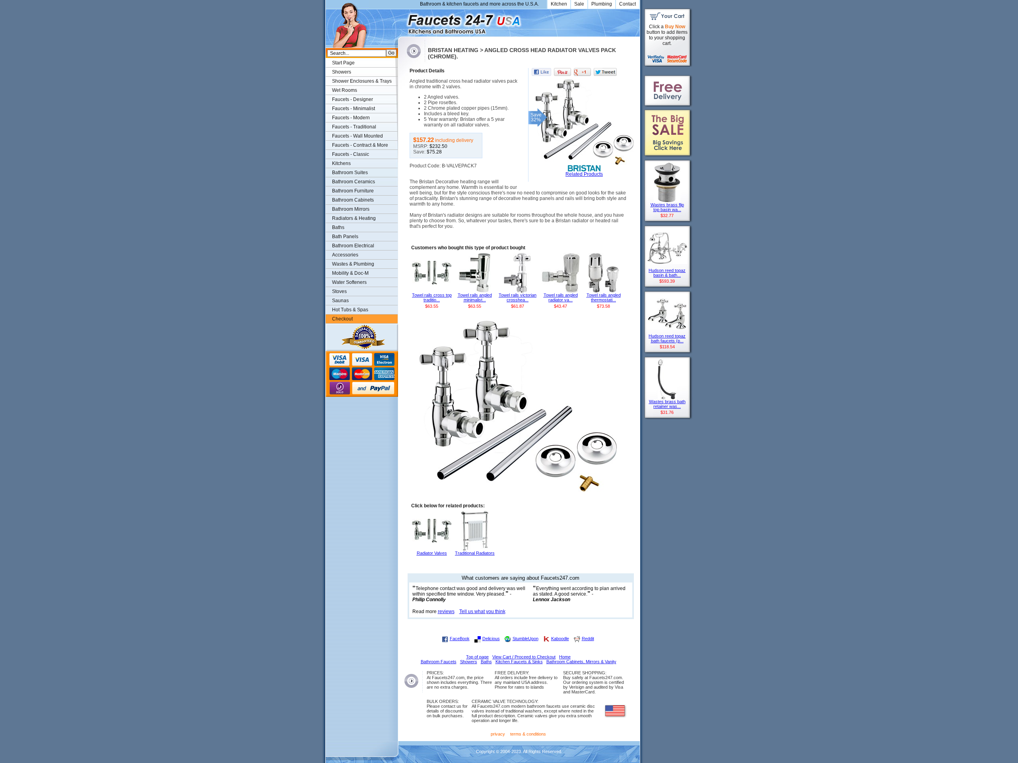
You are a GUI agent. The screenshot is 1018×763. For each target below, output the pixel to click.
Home (565, 656)
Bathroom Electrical (353, 246)
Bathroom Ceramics (353, 181)
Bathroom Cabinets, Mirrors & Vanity (581, 661)
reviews (446, 611)
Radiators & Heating (354, 218)
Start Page (343, 63)
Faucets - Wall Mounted (357, 136)
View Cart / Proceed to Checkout (524, 656)
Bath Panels (345, 236)
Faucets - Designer (352, 99)
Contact (627, 4)
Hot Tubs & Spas (350, 310)
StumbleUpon (525, 638)
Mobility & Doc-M (350, 273)
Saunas (340, 300)
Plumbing (601, 4)
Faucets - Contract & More (360, 145)
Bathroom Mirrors (350, 209)
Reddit (588, 638)
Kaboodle (560, 638)
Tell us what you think (482, 611)
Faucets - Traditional (354, 127)
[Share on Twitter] (605, 72)
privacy (498, 734)
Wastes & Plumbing (353, 264)
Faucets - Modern (351, 117)
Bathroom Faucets (439, 661)
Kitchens (341, 163)
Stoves (339, 291)
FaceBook (460, 638)
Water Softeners (349, 282)
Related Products (584, 174)
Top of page (477, 656)
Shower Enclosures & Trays (362, 81)
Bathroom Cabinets (353, 200)
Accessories (345, 255)
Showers (341, 72)
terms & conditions (528, 734)
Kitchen (559, 4)
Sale (579, 4)
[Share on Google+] (582, 72)
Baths (338, 227)
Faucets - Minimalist (353, 108)
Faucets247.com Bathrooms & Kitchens (402, 21)
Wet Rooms (344, 90)
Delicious (491, 638)
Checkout (342, 319)
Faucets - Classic (350, 154)
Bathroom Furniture (353, 191)
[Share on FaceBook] (541, 72)
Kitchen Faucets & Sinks (519, 661)
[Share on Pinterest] (562, 72)
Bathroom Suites (350, 172)
